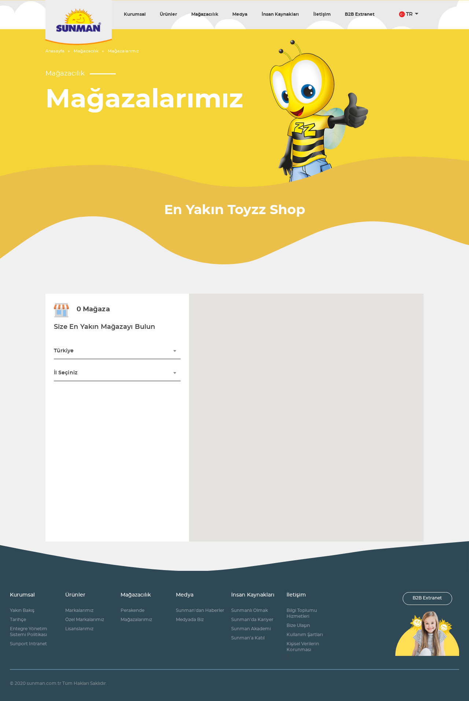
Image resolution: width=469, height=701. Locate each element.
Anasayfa (54, 51)
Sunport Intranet (28, 644)
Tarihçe (18, 620)
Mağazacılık (204, 14)
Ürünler (168, 14)
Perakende (132, 611)
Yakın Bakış (22, 611)
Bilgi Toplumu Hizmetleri (302, 614)
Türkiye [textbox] (64, 350)
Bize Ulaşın (298, 626)
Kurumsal (135, 14)
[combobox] (117, 351)
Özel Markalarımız (84, 620)
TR (409, 14)
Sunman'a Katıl (248, 638)
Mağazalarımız (123, 51)
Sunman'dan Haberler (200, 611)
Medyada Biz (190, 620)
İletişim (322, 14)
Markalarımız (79, 611)
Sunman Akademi (251, 629)
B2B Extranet (359, 14)
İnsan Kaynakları (280, 14)
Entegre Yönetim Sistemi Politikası (28, 632)
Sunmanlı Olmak (249, 611)
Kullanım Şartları (305, 635)
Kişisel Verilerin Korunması (303, 647)
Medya (239, 14)
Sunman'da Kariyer (252, 620)
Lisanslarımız (79, 629)
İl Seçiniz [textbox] (65, 372)
